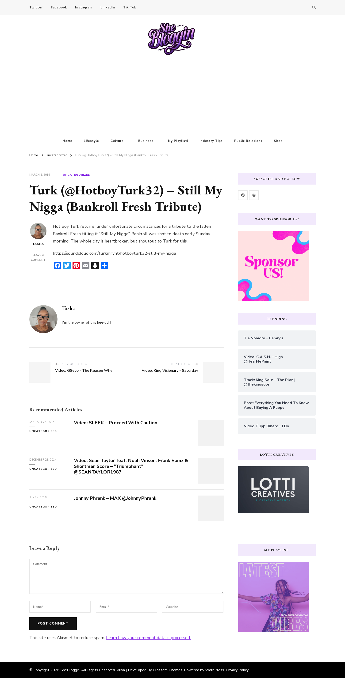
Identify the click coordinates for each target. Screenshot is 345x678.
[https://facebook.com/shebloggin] (243, 195)
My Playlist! (178, 141)
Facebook (59, 7)
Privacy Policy (237, 670)
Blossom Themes (167, 670)
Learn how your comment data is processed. (148, 637)
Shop (278, 141)
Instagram (83, 7)
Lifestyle (91, 141)
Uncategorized (76, 175)
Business (145, 141)
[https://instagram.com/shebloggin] (254, 195)
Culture (117, 141)
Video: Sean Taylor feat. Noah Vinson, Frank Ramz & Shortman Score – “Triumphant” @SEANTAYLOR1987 (131, 466)
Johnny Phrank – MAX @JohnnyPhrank (115, 498)
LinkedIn (107, 7)
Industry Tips (211, 141)
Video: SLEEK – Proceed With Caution (115, 423)
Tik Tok (129, 7)
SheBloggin (70, 670)
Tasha (38, 244)
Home (67, 141)
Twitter (36, 7)
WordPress (214, 670)
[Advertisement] (172, 91)
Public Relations (248, 141)
